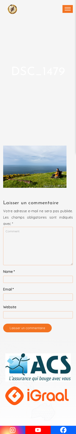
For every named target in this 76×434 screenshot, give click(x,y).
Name (9, 271)
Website (9, 307)
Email (8, 289)
